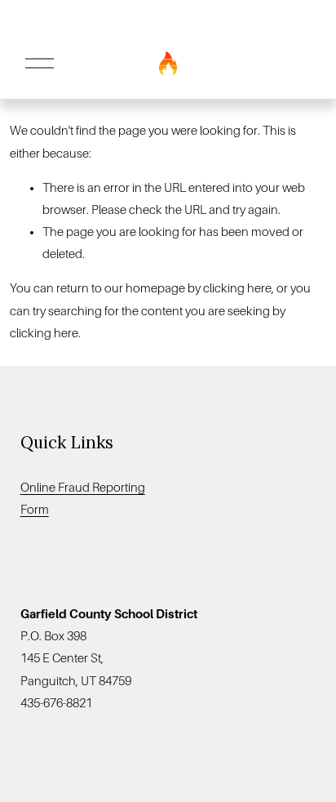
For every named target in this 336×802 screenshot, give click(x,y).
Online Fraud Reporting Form (82, 498)
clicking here (237, 288)
